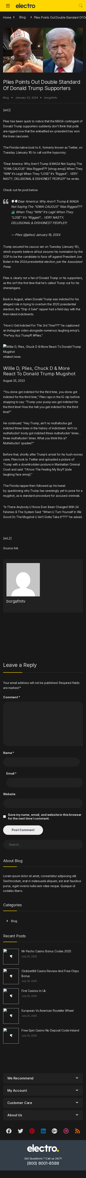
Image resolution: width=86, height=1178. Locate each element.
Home (7, 17)
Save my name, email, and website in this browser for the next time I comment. (44, 816)
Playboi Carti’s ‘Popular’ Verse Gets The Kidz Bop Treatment (21, 636)
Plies (6, 121)
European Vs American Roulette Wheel (48, 1010)
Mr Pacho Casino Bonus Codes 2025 (46, 951)
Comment (11, 697)
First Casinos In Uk (34, 991)
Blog (22, 17)
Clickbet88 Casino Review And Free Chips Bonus (50, 973)
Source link (10, 548)
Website (9, 794)
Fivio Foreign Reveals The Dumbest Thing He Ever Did (64, 636)
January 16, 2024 (48, 235)
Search (80, 5)
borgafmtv (50, 97)
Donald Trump (12, 126)
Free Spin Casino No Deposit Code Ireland (50, 1030)
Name (8, 753)
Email (11, 773)
